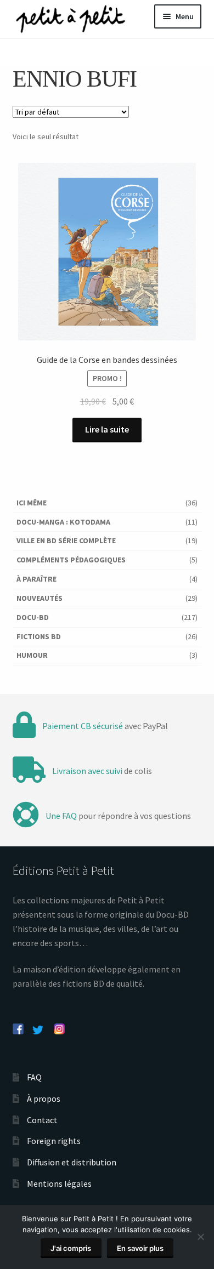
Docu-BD (32, 617)
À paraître (36, 579)
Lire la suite (107, 429)
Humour (32, 655)
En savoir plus (140, 1248)
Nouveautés (39, 598)
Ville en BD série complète (66, 540)
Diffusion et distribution (71, 1162)
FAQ (34, 1077)
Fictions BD (38, 636)
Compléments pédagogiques (71, 560)
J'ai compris (70, 1248)
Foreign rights (54, 1140)
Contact (42, 1119)
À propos (43, 1098)
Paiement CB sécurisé (82, 725)
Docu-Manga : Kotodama (63, 522)
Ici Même (31, 503)
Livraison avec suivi (87, 770)
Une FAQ (61, 815)
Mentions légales (59, 1183)
